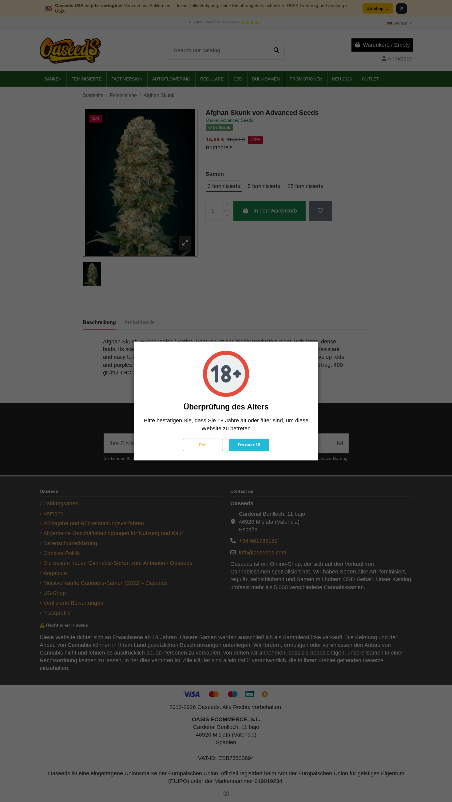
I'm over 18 (249, 444)
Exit (203, 444)
